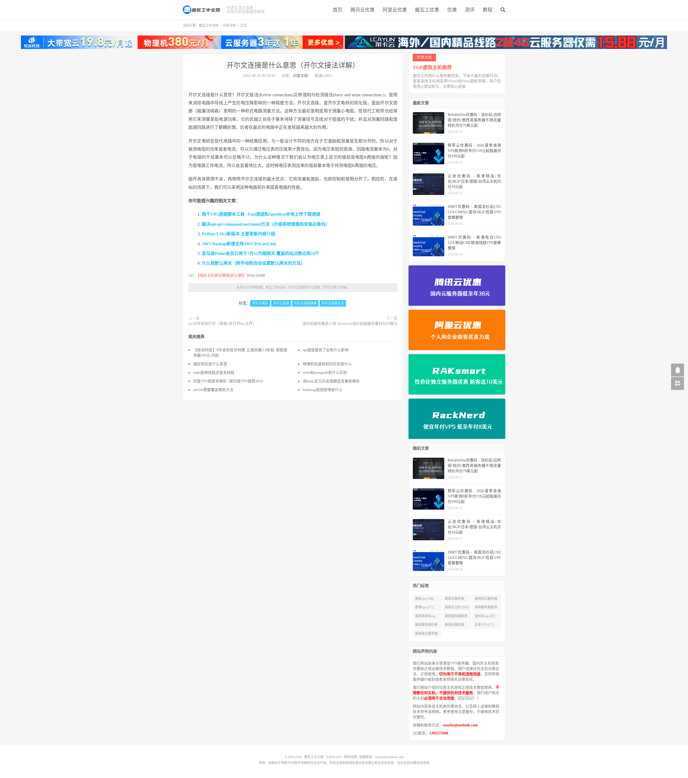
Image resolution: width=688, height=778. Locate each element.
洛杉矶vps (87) (485, 616)
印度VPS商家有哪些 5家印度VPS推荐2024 (228, 381)
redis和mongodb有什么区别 (325, 373)
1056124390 (255, 275)
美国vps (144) (424, 599)
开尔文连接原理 (305, 303)
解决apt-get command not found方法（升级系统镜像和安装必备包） (266, 224)
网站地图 (350, 757)
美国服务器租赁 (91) (456, 617)
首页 (337, 10)
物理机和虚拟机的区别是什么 (327, 364)
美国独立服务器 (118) (486, 600)
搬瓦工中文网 (202, 9)
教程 (487, 10)
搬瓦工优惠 (427, 10)
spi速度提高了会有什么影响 (326, 350)
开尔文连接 (281, 303)
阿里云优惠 (395, 10)
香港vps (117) (424, 607)
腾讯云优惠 (362, 10)
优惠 (452, 10)
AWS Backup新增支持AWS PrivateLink (239, 243)
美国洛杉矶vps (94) (425, 617)
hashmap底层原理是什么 (322, 390)
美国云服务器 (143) (454, 600)
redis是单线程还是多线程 (213, 373)
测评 (470, 10)
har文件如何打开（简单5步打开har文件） (222, 324)
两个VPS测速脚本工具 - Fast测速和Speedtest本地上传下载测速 (261, 214)
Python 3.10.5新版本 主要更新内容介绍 (238, 234)
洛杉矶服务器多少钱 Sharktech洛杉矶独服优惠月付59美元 (349, 324)
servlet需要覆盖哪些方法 (213, 390)
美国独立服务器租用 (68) (426, 635)
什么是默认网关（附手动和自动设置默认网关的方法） (253, 263)
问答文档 (229, 25)
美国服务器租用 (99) (486, 608)
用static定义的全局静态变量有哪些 (331, 381)
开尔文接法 (260, 303)
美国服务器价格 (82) (426, 626)
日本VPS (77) (484, 625)
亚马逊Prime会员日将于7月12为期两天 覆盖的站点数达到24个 (260, 253)
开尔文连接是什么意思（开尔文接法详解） (293, 65)
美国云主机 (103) (457, 607)
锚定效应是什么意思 (210, 364)
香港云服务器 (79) (454, 626)
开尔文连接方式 (332, 303)
